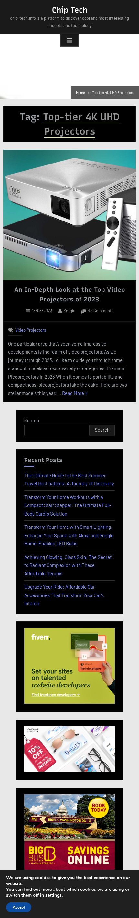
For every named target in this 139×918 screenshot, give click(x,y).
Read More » (75, 394)
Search (31, 420)
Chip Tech (69, 10)
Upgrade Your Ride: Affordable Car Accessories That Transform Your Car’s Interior (64, 595)
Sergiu (69, 310)
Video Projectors (30, 330)
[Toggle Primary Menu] (69, 40)
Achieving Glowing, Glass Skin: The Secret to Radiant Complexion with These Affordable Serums (68, 565)
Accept (19, 907)
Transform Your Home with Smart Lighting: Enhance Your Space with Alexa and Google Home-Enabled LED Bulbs (68, 535)
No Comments (100, 311)
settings (53, 895)
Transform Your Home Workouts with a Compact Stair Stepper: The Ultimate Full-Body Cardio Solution (67, 505)
